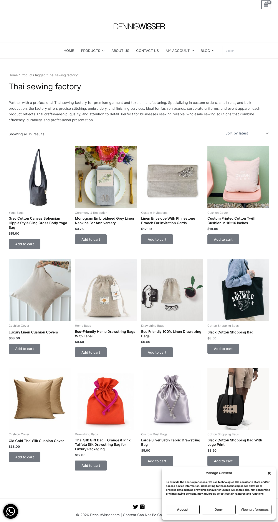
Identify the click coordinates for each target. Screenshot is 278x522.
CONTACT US (147, 50)
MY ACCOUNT (178, 50)
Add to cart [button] (24, 244)
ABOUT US (120, 50)
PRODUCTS (90, 50)
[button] (269, 473)
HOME (69, 50)
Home (13, 75)
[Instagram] (142, 506)
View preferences (255, 509)
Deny (219, 509)
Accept (183, 509)
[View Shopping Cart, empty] (265, 4)
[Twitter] (135, 506)
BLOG (205, 50)
